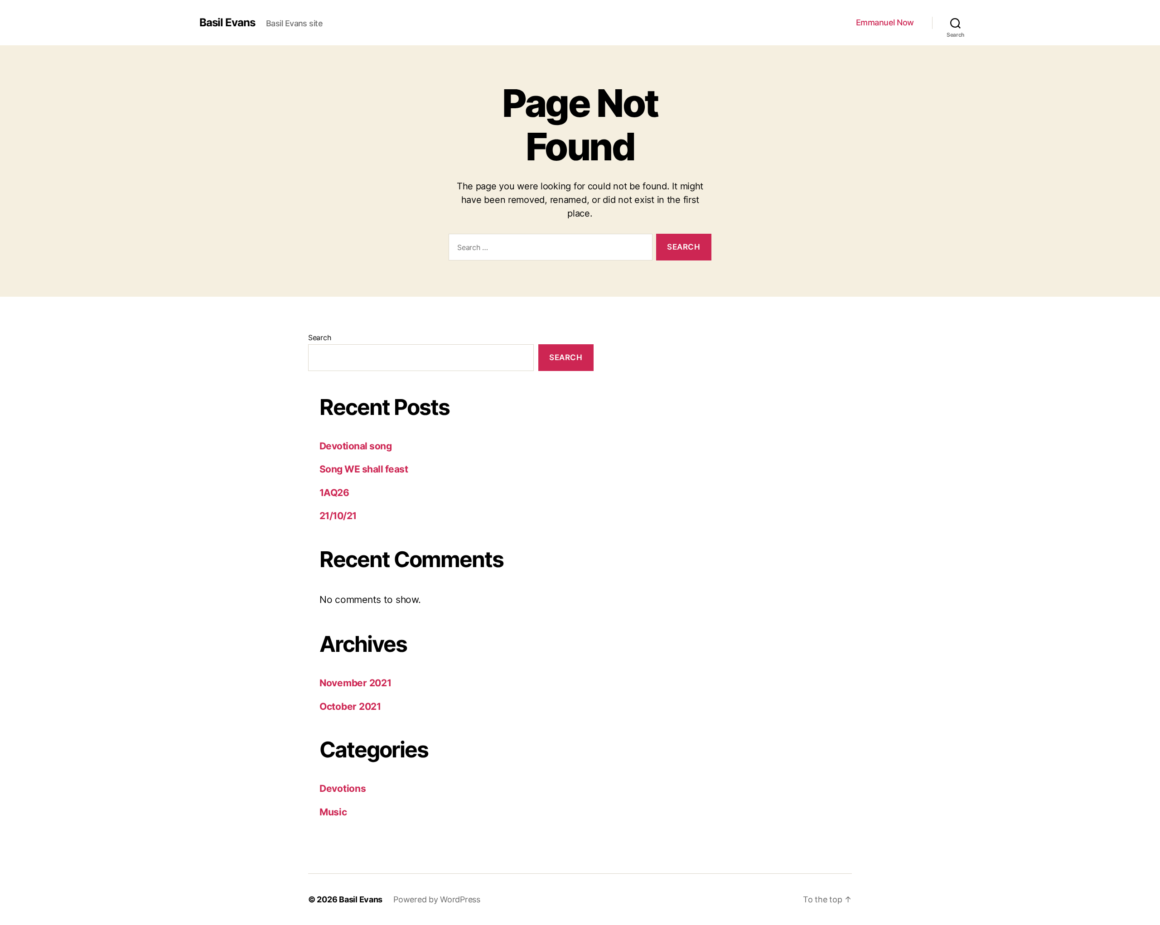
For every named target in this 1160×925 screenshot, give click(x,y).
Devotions (342, 788)
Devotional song (355, 446)
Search (319, 337)
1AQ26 (334, 492)
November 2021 (355, 683)
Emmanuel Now (885, 22)
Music (333, 812)
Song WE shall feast (363, 469)
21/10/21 (338, 515)
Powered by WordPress (436, 899)
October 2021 (350, 706)
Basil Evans (227, 22)
